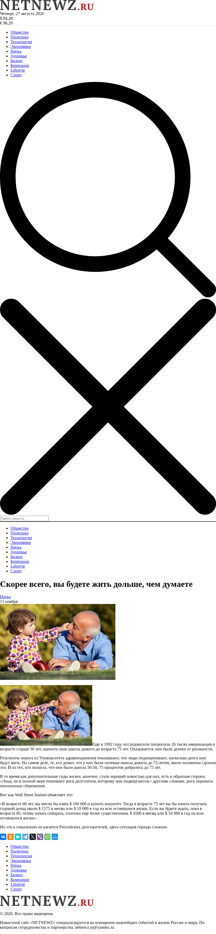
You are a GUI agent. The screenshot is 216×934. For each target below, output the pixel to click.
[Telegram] (25, 837)
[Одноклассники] (10, 837)
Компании (20, 65)
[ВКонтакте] (3, 837)
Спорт (16, 75)
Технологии (21, 42)
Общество (20, 32)
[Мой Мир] (55, 837)
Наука (16, 51)
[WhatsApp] (47, 837)
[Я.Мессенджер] (18, 837)
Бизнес (17, 60)
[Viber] (40, 837)
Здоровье (19, 56)
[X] (33, 837)
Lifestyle (18, 70)
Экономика (21, 46)
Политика (19, 37)
